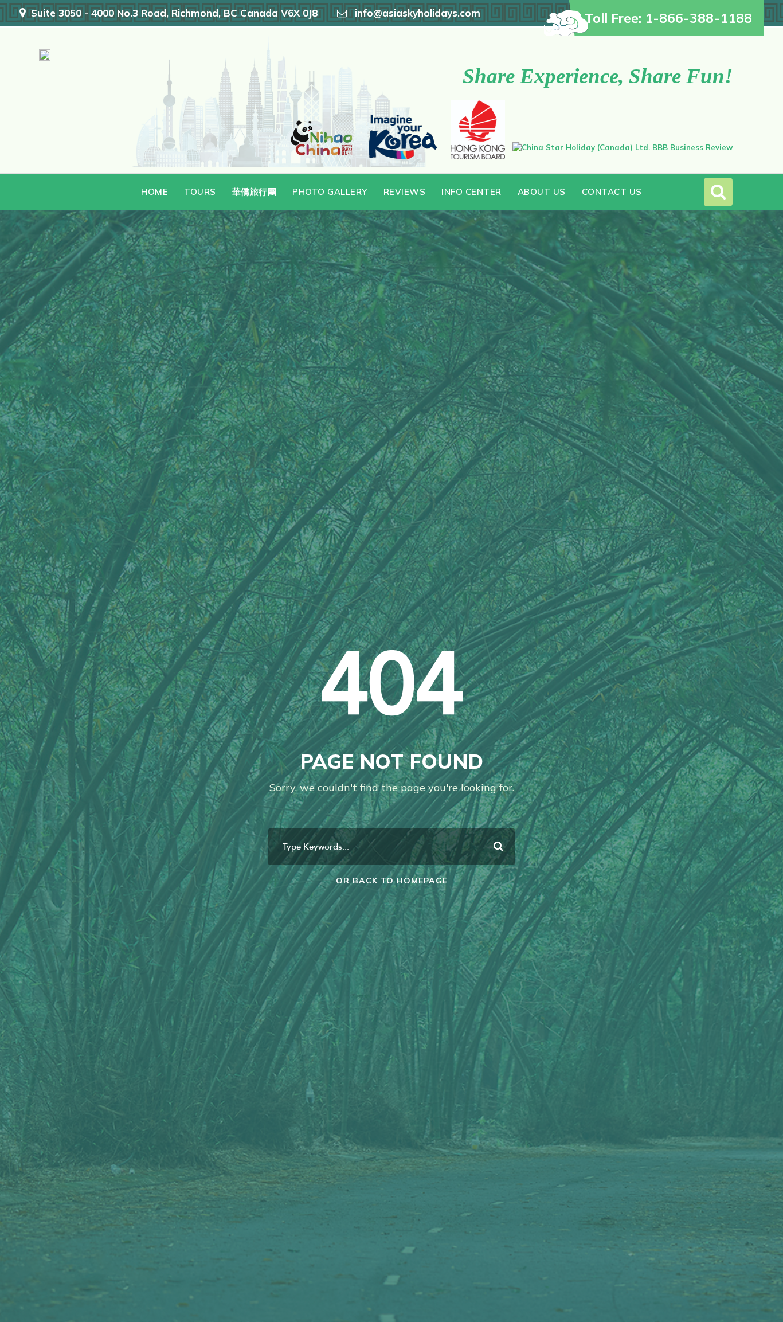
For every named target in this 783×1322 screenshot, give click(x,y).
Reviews (404, 191)
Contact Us (612, 191)
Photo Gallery (329, 191)
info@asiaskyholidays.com (417, 13)
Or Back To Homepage (392, 880)
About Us (542, 191)
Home (154, 191)
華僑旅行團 (254, 191)
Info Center (471, 191)
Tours (200, 191)
